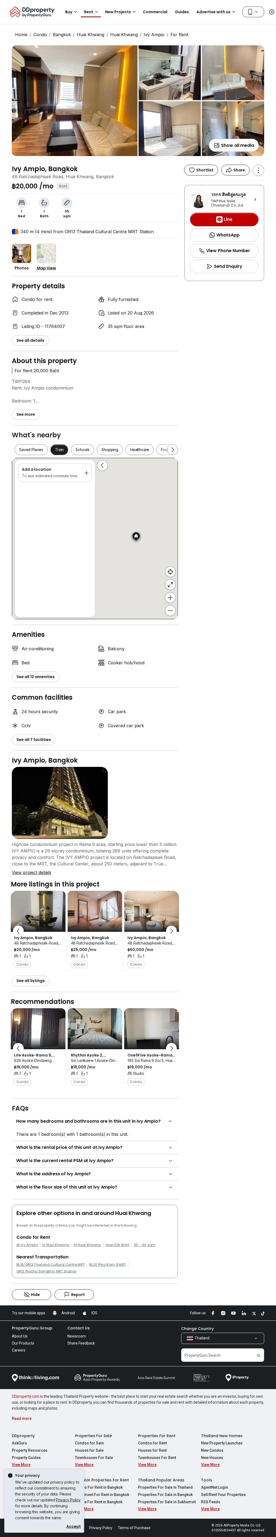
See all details (30, 340)
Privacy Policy (68, 1500)
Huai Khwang (90, 34)
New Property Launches (222, 1443)
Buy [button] (68, 12)
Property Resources (29, 1450)
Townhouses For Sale (94, 1457)
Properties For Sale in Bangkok (165, 1494)
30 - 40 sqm (145, 1245)
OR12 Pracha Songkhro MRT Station (46, 1271)
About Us (19, 1336)
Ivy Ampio (154, 34)
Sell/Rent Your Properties (223, 1494)
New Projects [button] (118, 12)
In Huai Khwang (55, 1245)
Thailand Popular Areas (161, 1480)
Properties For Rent (156, 1435)
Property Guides (26, 1457)
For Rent (179, 34)
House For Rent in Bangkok (98, 1502)
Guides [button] (182, 12)
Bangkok (62, 34)
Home (21, 34)
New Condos (212, 1450)
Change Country (197, 1328)
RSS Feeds (210, 1502)
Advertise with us (213, 12)
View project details (31, 872)
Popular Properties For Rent (102, 1480)
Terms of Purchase (134, 1528)
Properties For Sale (93, 1435)
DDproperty (23, 1435)
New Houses (212, 1457)
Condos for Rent (152, 1443)
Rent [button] (88, 12)
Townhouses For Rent (157, 1457)
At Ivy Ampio (27, 1245)
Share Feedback (81, 1343)
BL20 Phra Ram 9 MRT (107, 1264)
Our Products (23, 1343)
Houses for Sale (89, 1450)
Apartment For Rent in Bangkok (102, 1494)
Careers (18, 1350)
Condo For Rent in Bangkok (99, 1487)
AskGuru (19, 1443)
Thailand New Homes (222, 1435)
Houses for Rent (152, 1450)
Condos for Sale (89, 1443)
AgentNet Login (214, 1487)
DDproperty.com (25, 1396)
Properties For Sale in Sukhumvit (167, 1502)
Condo (40, 34)
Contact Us (78, 1328)
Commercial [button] (155, 12)
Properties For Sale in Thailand (165, 1487)
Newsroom (76, 1336)
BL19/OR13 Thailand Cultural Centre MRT (50, 1264)
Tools (206, 1480)
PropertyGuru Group (32, 1328)
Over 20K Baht (117, 1245)
